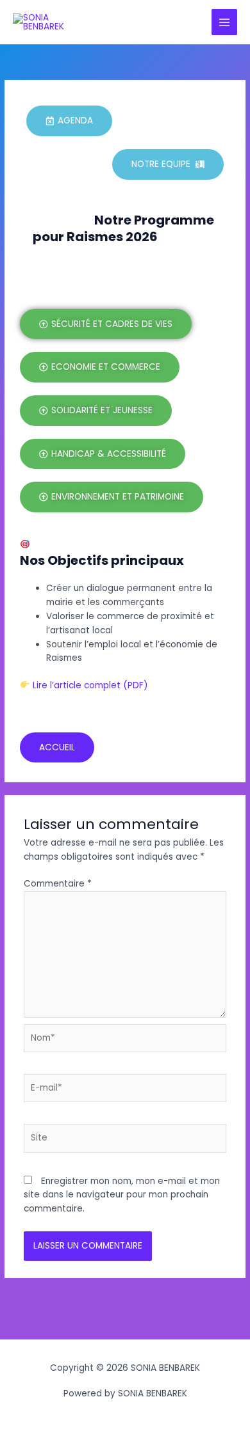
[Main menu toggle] (225, 22)
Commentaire (58, 884)
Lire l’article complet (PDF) (89, 685)
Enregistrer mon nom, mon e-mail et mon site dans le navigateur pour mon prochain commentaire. (122, 1195)
